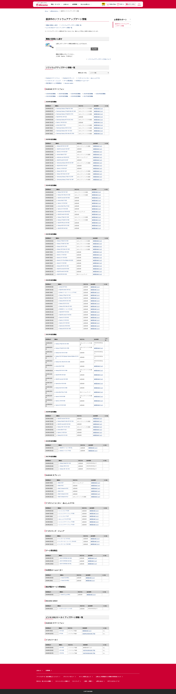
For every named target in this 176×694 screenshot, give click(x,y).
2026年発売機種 (51, 93)
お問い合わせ (99, 681)
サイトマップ (75, 681)
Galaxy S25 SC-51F (62, 171)
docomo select (69, 83)
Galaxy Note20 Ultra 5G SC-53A (65, 421)
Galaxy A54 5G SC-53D (63, 266)
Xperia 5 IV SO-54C (64, 317)
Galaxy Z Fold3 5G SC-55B (62, 348)
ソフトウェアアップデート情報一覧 (71, 25)
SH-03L (62, 653)
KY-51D (62, 630)
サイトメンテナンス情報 (62, 681)
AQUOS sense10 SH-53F (63, 149)
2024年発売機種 (75, 93)
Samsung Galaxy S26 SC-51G (63, 128)
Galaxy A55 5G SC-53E (63, 225)
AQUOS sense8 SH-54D (63, 268)
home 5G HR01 (65, 577)
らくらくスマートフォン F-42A (66, 524)
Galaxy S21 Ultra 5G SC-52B (63, 361)
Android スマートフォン (53, 78)
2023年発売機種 (88, 93)
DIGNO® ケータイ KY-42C (65, 309)
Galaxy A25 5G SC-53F (62, 146)
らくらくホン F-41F (64, 516)
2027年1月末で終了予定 (89, 650)
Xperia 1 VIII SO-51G (61, 122)
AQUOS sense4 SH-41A (63, 418)
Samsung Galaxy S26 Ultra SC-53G (65, 133)
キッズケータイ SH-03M (64, 544)
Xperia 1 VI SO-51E (62, 203)
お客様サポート (120, 20)
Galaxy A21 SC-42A (62, 435)
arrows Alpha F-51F (61, 154)
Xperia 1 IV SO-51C (64, 320)
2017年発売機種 (88, 96)
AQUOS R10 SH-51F (62, 165)
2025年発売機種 (63, 93)
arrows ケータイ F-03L (65, 450)
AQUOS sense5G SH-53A (63, 424)
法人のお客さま (85, 4)
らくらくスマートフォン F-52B (66, 522)
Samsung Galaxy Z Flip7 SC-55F (65, 176)
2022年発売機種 (100, 93)
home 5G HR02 (65, 580)
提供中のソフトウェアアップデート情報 (122, 25)
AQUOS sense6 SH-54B (62, 379)
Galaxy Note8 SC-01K (65, 463)
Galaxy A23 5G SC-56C (65, 328)
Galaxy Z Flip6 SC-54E (63, 217)
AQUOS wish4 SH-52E (63, 214)
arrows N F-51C (63, 287)
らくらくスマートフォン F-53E (66, 513)
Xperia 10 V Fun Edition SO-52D (65, 260)
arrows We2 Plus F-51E (63, 206)
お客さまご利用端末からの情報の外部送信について (108, 676)
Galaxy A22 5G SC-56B (61, 388)
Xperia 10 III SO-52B (61, 405)
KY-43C (62, 647)
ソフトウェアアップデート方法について (99, 59)
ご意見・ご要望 (87, 681)
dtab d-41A (61, 491)
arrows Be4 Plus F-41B (61, 392)
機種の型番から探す (52, 25)
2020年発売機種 (63, 96)
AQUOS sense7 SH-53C (65, 314)
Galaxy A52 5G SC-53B (61, 370)
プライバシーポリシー (68, 676)
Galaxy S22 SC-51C (64, 303)
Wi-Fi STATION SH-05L (66, 563)
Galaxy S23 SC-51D (62, 246)
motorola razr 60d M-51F (63, 157)
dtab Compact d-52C (63, 488)
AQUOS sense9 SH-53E (64, 197)
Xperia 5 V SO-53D (61, 263)
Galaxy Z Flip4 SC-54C (65, 295)
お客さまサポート (54, 11)
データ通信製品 (68, 80)
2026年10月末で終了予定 (89, 633)
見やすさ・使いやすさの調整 (43, 681)
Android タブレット (68, 78)
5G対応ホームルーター (82, 80)
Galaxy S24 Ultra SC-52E (64, 195)
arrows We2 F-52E (62, 200)
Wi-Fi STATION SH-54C (66, 561)
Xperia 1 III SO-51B (60, 400)
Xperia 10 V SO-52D (62, 257)
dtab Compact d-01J (63, 496)
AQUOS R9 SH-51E (62, 228)
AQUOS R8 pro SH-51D (63, 252)
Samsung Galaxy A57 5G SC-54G (64, 119)
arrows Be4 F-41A (61, 429)
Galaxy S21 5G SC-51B (61, 352)
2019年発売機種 (75, 96)
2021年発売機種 (51, 96)
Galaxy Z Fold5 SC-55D (63, 243)
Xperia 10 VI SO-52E (63, 209)
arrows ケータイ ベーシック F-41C (67, 292)
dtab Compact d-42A (63, 494)
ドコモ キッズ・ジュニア (53, 80)
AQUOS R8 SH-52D (62, 274)
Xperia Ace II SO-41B (61, 383)
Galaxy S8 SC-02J (64, 466)
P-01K (61, 633)
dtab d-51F (60, 482)
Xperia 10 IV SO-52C (64, 323)
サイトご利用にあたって (85, 676)
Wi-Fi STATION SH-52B (66, 558)
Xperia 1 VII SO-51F (62, 168)
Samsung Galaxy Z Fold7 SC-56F (65, 179)
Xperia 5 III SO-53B (60, 396)
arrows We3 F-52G (61, 125)
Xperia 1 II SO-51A (62, 432)
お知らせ (66, 4)
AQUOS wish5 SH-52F (62, 160)
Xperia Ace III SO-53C (64, 326)
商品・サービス (55, 4)
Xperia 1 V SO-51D (61, 254)
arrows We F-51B (60, 366)
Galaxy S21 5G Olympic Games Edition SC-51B (67, 357)
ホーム (46, 11)
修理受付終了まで (98, 108)
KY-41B (62, 650)
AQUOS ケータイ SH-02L (66, 447)
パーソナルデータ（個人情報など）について (47, 676)
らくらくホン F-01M (64, 510)
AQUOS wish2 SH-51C (65, 289)
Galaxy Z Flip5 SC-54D (62, 241)
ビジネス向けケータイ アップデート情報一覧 (59, 27)
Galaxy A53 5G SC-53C (65, 300)
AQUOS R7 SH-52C (64, 312)
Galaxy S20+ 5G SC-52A (63, 427)
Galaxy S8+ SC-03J (65, 469)
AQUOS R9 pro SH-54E (63, 222)
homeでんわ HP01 (65, 594)
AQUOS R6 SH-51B (60, 374)
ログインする (131, 4)
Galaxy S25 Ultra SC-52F (63, 174)
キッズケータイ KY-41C (64, 538)
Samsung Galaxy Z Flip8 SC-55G (64, 108)
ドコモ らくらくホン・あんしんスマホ (89, 78)
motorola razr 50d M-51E (64, 211)
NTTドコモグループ (112, 681)
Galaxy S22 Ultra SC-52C (65, 306)
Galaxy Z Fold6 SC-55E (63, 220)
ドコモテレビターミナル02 (65, 608)
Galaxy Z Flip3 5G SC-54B (62, 343)
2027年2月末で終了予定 (89, 653)
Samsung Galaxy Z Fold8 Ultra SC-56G (66, 111)
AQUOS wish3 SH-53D (62, 271)
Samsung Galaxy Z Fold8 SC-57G (64, 114)
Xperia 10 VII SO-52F (62, 151)
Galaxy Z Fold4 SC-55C (65, 298)
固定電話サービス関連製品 (54, 83)
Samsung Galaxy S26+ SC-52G (64, 130)
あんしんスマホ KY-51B (65, 519)
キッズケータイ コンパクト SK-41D (67, 541)
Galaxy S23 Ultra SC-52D (63, 249)
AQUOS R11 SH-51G (61, 116)
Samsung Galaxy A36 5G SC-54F (65, 162)
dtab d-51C (61, 485)
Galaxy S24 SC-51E (63, 192)
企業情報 (74, 4)
